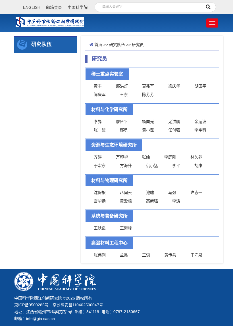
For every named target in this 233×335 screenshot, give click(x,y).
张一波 (100, 130)
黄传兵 (170, 255)
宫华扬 (100, 201)
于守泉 (196, 255)
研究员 (138, 44)
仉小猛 (152, 165)
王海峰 (126, 228)
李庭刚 (170, 157)
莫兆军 (148, 86)
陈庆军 (100, 94)
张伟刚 (100, 255)
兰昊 (124, 255)
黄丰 (98, 86)
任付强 (174, 130)
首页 (98, 44)
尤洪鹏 (174, 121)
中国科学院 (78, 7)
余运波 (200, 121)
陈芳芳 (148, 94)
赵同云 (126, 192)
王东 (124, 94)
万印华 (122, 157)
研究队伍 (117, 44)
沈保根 (100, 192)
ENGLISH (31, 7)
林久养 (196, 157)
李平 (176, 165)
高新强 (152, 201)
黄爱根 (126, 201)
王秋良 (100, 228)
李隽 (98, 121)
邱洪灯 (122, 86)
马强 (172, 192)
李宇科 (200, 130)
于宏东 (100, 165)
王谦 (146, 255)
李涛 (176, 201)
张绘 (146, 157)
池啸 (150, 192)
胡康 (198, 165)
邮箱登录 (54, 7)
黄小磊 (148, 130)
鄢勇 (124, 130)
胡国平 (200, 86)
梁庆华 (174, 86)
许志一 (196, 192)
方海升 (126, 165)
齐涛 (98, 157)
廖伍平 (122, 121)
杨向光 (148, 121)
